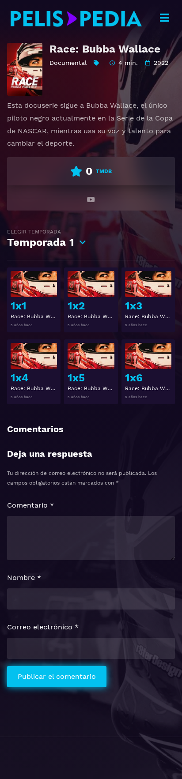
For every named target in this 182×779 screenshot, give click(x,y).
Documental (68, 62)
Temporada (40, 238)
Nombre (24, 577)
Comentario (30, 505)
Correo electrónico (43, 627)
